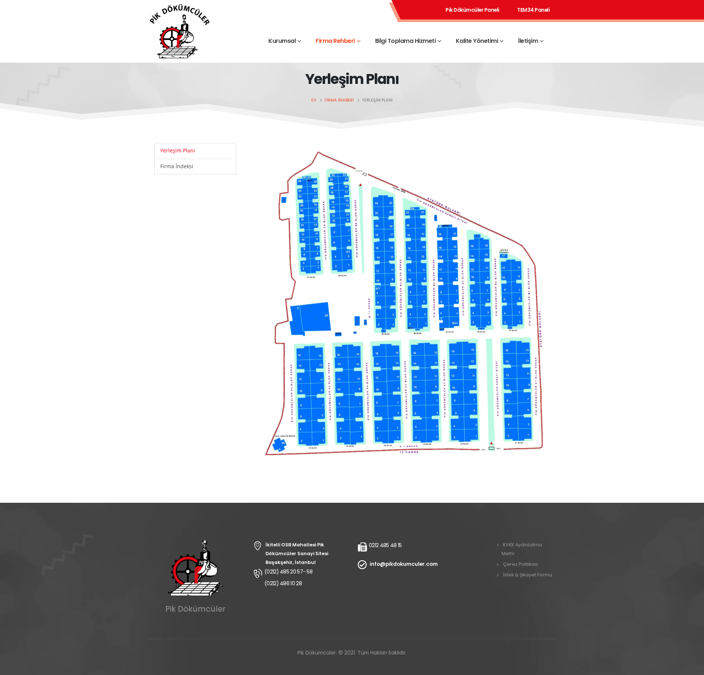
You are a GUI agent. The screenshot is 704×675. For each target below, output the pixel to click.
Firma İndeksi (176, 166)
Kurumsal (282, 41)
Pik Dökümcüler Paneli (472, 10)
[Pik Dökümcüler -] (179, 40)
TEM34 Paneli (533, 10)
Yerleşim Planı (177, 150)
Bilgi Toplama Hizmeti (405, 41)
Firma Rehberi (335, 41)
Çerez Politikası (520, 564)
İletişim (528, 41)
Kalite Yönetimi (477, 41)
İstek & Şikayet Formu (527, 575)
